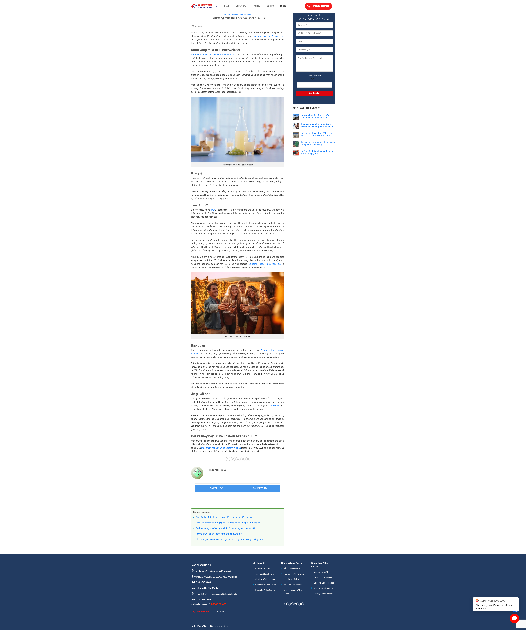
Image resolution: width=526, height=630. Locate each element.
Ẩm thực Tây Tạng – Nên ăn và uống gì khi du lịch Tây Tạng (259, 488)
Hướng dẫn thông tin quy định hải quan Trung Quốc (317, 152)
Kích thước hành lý (291, 579)
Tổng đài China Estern (264, 574)
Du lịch (283, 6)
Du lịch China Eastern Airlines (237, 14)
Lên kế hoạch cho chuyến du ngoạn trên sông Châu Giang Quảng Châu (230, 539)
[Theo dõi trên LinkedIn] (301, 604)
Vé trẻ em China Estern (293, 585)
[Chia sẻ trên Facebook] (228, 459)
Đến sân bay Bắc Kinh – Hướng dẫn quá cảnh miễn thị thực (316, 116)
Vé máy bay (241, 6)
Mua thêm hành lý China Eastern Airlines (221, 448)
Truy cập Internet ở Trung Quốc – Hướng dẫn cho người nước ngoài (317, 125)
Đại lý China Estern (263, 568)
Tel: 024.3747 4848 (201, 582)
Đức (213, 209)
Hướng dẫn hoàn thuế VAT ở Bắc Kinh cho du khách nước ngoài (316, 134)
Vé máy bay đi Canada (323, 588)
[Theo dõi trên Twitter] (296, 604)
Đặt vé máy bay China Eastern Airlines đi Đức (214, 54)
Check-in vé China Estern (265, 579)
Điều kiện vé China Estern (265, 585)
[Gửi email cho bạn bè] (237, 459)
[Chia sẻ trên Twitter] (233, 459)
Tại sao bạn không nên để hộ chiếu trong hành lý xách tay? (318, 143)
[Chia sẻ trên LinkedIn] (247, 459)
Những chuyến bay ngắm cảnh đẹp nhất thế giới (219, 534)
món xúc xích (274, 405)
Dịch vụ (270, 6)
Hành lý (256, 6)
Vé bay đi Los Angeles (323, 577)
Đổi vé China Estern (291, 568)
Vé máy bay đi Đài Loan (324, 594)
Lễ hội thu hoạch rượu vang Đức (264, 264)
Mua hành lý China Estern (294, 574)
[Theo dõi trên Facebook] (286, 604)
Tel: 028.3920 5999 (201, 599)
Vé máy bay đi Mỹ (321, 572)
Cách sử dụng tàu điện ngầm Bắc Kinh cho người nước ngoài (225, 528)
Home (226, 6)
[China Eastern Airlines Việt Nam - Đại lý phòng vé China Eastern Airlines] (204, 6)
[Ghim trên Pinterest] (242, 459)
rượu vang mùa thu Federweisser (268, 36)
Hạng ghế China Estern (265, 590)
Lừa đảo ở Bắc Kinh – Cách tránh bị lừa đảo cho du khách (216, 488)
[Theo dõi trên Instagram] (291, 604)
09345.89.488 (218, 604)
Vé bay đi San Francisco (324, 583)
